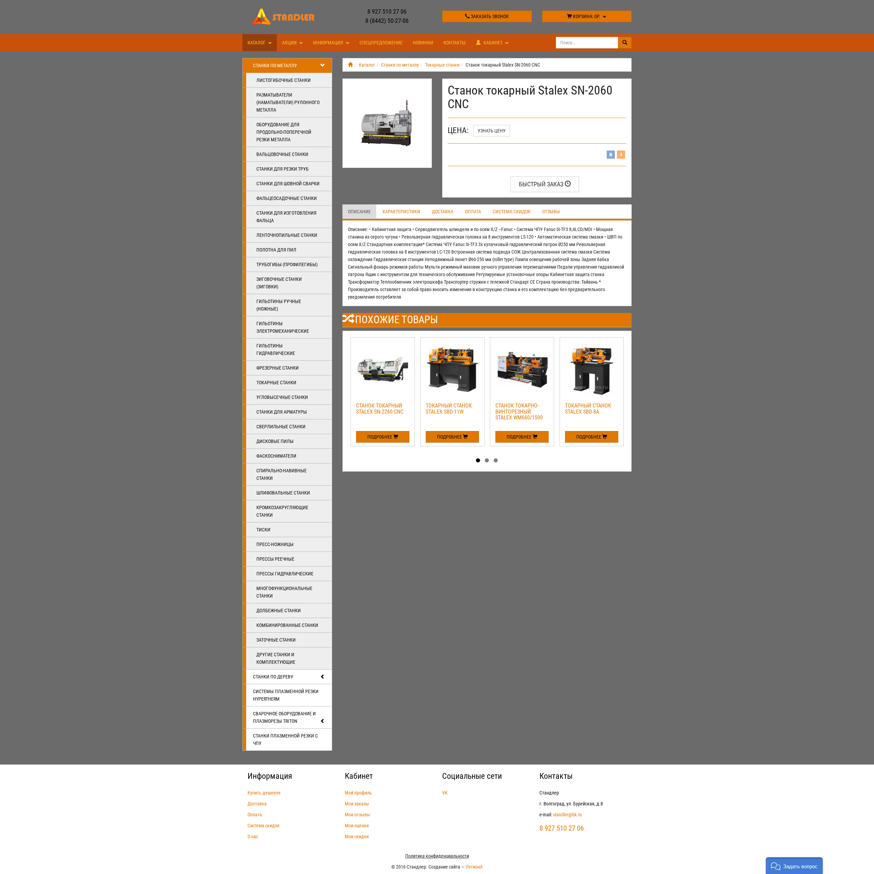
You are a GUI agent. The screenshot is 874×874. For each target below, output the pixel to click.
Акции (290, 42)
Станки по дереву (273, 676)
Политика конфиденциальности (437, 856)
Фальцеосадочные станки (286, 198)
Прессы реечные (275, 559)
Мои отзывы (357, 814)
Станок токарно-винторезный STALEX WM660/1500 (519, 411)
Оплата (473, 211)
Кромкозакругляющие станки (282, 511)
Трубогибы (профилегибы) (287, 264)
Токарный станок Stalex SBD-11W (449, 408)
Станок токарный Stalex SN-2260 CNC (380, 408)
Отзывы (551, 211)
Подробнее (380, 437)
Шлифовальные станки (283, 493)
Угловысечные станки (282, 397)
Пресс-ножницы (275, 544)
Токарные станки (276, 382)
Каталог (257, 42)
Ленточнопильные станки (286, 235)
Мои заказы (357, 803)
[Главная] (350, 65)
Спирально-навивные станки (281, 474)
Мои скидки (357, 836)
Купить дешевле (264, 793)
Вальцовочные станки (282, 154)
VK (445, 793)
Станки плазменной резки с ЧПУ (285, 739)
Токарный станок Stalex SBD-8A (588, 408)
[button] (794, 865)
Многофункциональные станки (284, 592)
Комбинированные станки (287, 625)
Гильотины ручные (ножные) (278, 305)
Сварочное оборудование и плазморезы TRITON (284, 717)
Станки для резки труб (282, 169)
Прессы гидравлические (284, 573)
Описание (359, 211)
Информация (328, 42)
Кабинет (493, 42)
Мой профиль (358, 793)
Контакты (454, 42)
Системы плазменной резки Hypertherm (286, 695)
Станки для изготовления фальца (286, 216)
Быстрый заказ (542, 184)
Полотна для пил (276, 250)
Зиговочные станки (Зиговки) (279, 282)
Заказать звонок (489, 16)
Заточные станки (276, 640)
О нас (253, 836)
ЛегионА (474, 867)
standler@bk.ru (567, 814)
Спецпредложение (381, 42)
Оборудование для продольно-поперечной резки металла (283, 132)
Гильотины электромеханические (282, 327)
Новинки (423, 42)
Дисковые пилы (275, 441)
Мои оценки (357, 825)
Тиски (263, 529)
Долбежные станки (278, 610)
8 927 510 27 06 (387, 11)
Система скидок (512, 211)
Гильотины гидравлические (275, 349)
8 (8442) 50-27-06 (387, 20)
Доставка (442, 211)
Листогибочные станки (283, 80)
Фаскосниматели (276, 456)
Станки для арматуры (281, 412)
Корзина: (586, 16)
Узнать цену (492, 130)
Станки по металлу (275, 65)
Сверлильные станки (281, 426)
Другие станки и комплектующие (275, 658)
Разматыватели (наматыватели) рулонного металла (288, 102)
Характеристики (401, 211)
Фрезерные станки (277, 368)
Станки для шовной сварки (288, 183)
